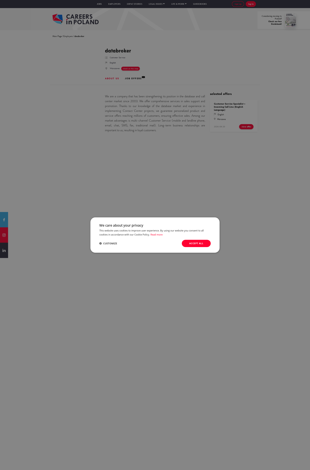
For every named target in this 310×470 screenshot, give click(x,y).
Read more (156, 234)
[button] (108, 243)
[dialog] (155, 235)
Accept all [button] (196, 243)
